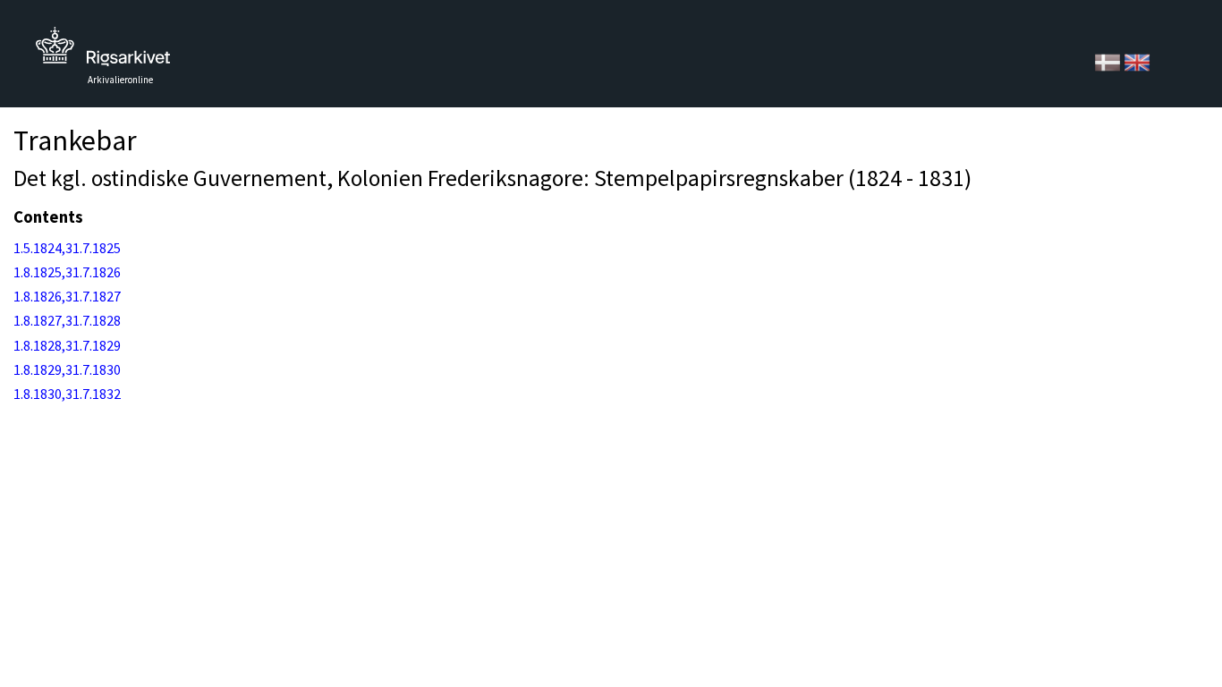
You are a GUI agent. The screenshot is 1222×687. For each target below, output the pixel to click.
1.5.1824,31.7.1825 (67, 248)
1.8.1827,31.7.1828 (67, 320)
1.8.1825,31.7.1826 (67, 272)
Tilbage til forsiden (103, 51)
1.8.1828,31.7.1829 (67, 345)
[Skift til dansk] (1109, 61)
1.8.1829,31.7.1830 (67, 369)
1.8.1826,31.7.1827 (67, 296)
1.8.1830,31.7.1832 (67, 394)
